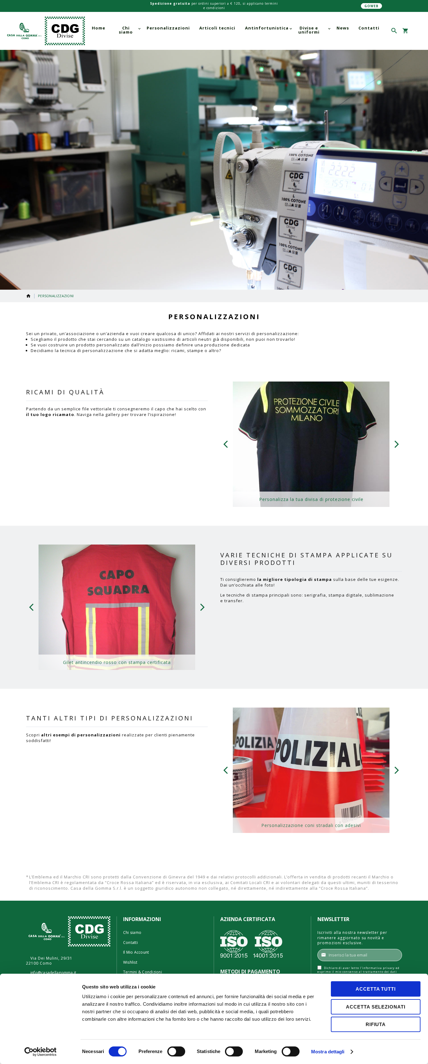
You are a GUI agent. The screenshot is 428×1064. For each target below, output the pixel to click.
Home (28, 295)
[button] (416, 30)
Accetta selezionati (375, 1006)
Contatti (130, 942)
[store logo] (45, 31)
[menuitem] (98, 28)
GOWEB (371, 6)
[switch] (176, 1052)
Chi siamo (132, 932)
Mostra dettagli (328, 1051)
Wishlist (130, 962)
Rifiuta (376, 1024)
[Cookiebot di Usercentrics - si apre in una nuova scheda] (40, 1051)
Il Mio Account (136, 952)
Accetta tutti (376, 989)
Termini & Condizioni (142, 972)
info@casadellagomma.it (53, 972)
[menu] (235, 30)
